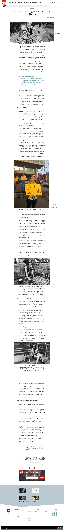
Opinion (32, 8)
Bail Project (34, 145)
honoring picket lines (24, 217)
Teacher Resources (28, 514)
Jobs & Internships (28, 516)
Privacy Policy (29, 518)
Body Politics (23, 2)
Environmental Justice (10, 2)
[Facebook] (53, 513)
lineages (27, 252)
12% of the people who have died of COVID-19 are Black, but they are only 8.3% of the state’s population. (31, 133)
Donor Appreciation (37, 511)
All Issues (46, 511)
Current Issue (17, 521)
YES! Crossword (40, 5)
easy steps (34, 465)
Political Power (28, 2)
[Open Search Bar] (50, 2)
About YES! (29, 511)
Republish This (32, 468)
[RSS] (56, 515)
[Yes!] (4, 2)
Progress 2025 (14, 5)
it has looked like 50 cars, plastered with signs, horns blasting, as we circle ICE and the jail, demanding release (31, 156)
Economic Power (34, 2)
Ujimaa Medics (37, 223)
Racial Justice (17, 2)
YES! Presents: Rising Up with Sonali (29, 5)
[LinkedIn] (54, 515)
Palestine (20, 5)
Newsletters (40, 2)
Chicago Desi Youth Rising (27, 223)
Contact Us (29, 520)
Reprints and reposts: (22, 464)
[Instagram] (56, 513)
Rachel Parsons (18, 19)
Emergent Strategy (27, 61)
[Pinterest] (53, 515)
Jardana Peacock (12, 19)
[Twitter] (54, 513)
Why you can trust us (51, 17)
